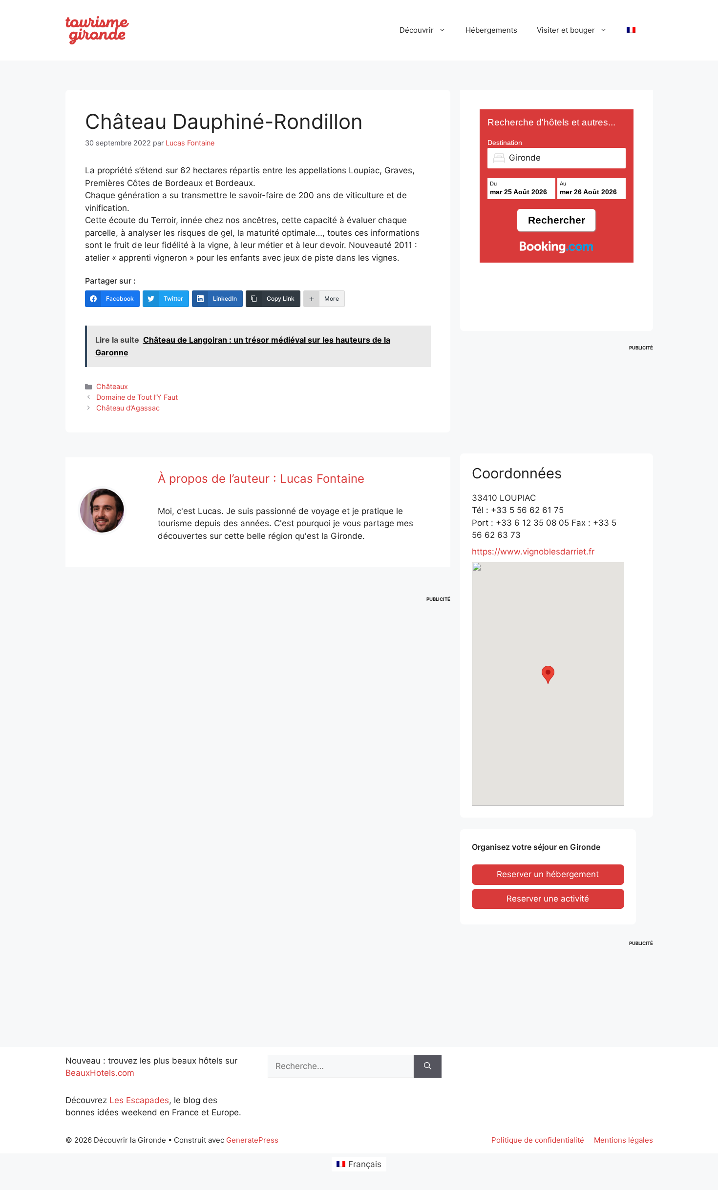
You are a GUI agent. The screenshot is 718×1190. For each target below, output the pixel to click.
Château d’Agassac (128, 408)
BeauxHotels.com (99, 1073)
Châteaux (112, 386)
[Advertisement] (257, 655)
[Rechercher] (428, 1066)
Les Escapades (139, 1100)
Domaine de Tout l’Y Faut (137, 397)
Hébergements (491, 30)
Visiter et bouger (566, 30)
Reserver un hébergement (548, 874)
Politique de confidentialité (537, 1140)
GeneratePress (252, 1140)
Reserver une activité (548, 898)
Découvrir (417, 30)
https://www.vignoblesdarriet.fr (533, 551)
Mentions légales (623, 1140)
